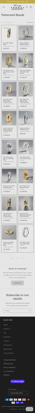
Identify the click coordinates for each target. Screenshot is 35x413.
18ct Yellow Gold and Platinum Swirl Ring (9, 72)
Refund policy (30, 406)
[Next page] (22, 258)
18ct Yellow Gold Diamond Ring (25, 186)
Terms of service (23, 409)
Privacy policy (13, 409)
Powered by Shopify (20, 406)
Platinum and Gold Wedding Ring (8, 186)
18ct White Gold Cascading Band (25, 243)
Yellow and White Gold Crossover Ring (8, 244)
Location (6, 341)
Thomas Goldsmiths (11, 406)
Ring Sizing (7, 337)
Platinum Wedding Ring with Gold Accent (25, 72)
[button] (4, 7)
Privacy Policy (8, 345)
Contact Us (17, 283)
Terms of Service (9, 353)
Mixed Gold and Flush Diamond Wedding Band (8, 129)
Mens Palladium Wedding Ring (24, 43)
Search (6, 324)
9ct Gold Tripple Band (8, 43)
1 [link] (12, 258)
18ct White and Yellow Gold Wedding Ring (24, 101)
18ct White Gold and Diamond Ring (25, 157)
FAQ (5, 333)
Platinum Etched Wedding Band (25, 128)
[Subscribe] (29, 311)
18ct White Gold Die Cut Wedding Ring (8, 158)
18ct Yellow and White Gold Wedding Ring (7, 101)
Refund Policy (8, 349)
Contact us (7, 329)
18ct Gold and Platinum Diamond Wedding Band (25, 215)
